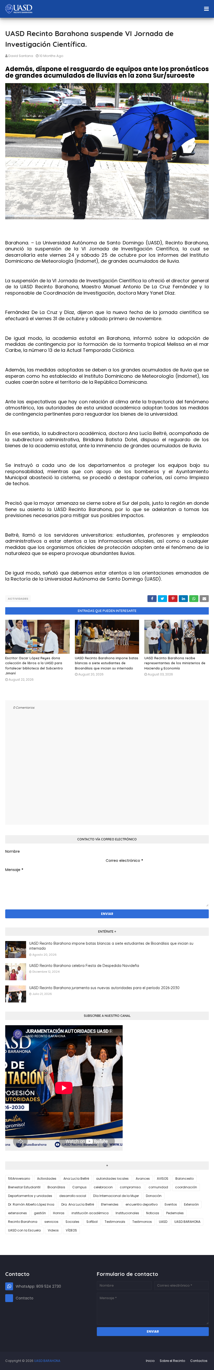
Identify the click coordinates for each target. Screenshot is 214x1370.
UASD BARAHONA (187, 1221)
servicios (51, 1221)
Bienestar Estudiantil (24, 1187)
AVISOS (162, 1178)
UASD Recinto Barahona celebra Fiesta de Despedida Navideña (84, 965)
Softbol (92, 1221)
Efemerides (109, 1204)
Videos (53, 1230)
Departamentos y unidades (30, 1196)
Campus (79, 1187)
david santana (20, 55)
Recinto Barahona (22, 1221)
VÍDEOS (71, 1230)
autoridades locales (112, 1178)
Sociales (72, 1221)
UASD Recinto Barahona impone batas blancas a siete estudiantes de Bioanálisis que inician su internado (106, 663)
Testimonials (115, 1221)
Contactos (198, 1360)
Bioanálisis (56, 1187)
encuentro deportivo (142, 1204)
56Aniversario (19, 1178)
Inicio (150, 1360)
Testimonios (142, 1221)
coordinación (186, 1187)
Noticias (152, 1213)
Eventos (171, 1204)
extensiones (17, 1213)
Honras (58, 1213)
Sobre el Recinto (172, 1360)
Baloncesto (184, 1178)
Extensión (191, 1204)
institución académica (90, 1213)
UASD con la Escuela (24, 1230)
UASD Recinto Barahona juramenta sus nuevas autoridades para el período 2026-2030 (104, 987)
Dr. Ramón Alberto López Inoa (31, 1204)
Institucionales (127, 1213)
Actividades (18, 599)
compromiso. (130, 1187)
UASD (163, 1221)
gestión (40, 1213)
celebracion (103, 1187)
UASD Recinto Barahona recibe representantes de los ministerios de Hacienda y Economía (174, 663)
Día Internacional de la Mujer (116, 1196)
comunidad (158, 1187)
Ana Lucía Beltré (76, 1178)
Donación (154, 1196)
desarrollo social (72, 1196)
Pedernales (175, 1213)
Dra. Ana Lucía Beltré (77, 1204)
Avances (143, 1178)
